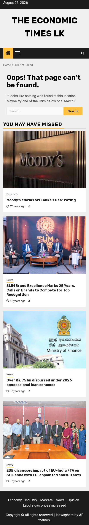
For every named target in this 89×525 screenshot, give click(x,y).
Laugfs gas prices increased (44, 505)
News (9, 279)
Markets (46, 500)
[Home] (8, 53)
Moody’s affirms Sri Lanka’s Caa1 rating (41, 200)
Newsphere (65, 515)
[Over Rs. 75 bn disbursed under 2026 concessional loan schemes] (44, 339)
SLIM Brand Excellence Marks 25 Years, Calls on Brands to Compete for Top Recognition (40, 290)
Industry (31, 500)
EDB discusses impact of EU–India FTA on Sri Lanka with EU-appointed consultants (43, 472)
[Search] (82, 53)
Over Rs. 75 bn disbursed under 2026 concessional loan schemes (39, 382)
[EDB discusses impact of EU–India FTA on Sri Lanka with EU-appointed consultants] (44, 430)
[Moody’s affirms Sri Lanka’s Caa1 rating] (44, 159)
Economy (12, 194)
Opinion (73, 500)
